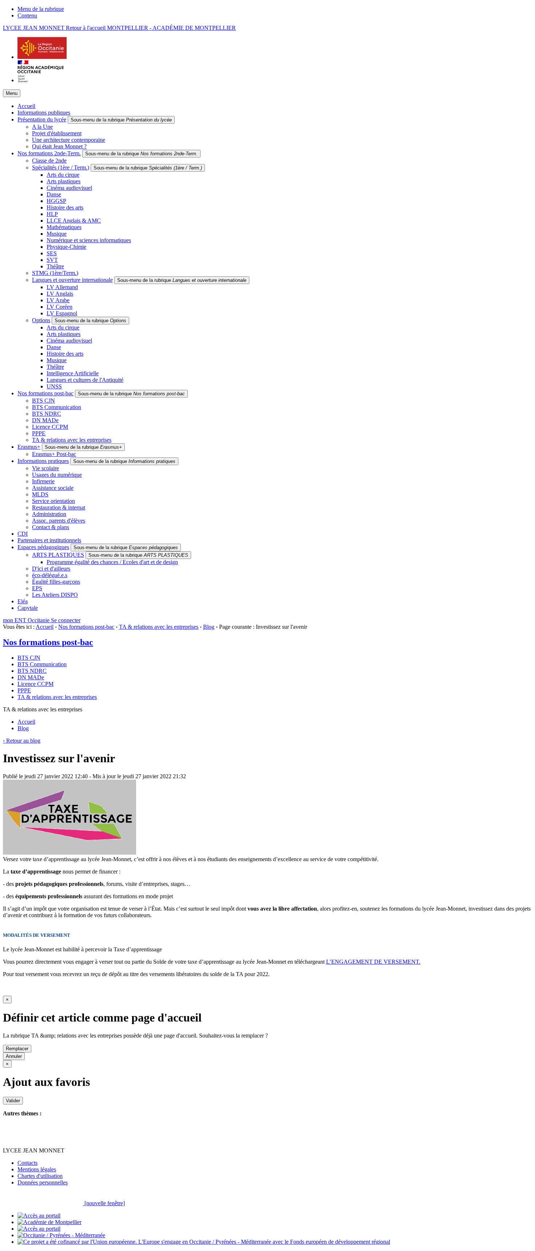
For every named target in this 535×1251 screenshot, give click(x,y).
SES (52, 253)
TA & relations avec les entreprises (71, 440)
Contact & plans (50, 527)
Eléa (22, 601)
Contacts (27, 1163)
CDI (22, 534)
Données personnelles (42, 1182)
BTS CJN (43, 400)
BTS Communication (56, 407)
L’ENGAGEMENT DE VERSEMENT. (373, 962)
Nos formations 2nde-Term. (49, 153)
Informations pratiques (43, 461)
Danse (54, 194)
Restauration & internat (58, 507)
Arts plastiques (63, 181)
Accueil (26, 106)
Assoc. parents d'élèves (58, 520)
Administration (49, 514)
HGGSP (56, 201)
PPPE (38, 433)
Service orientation (53, 501)
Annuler (14, 1056)
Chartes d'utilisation (40, 1176)
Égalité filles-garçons (56, 582)
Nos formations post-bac (45, 393)
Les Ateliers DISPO (55, 595)
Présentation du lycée (41, 119)
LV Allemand (62, 287)
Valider (13, 1100)
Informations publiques (43, 112)
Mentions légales (36, 1169)
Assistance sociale (53, 488)
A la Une (42, 127)
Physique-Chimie (66, 247)
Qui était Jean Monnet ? (59, 146)
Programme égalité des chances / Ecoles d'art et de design (112, 562)
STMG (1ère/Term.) (55, 273)
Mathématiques (64, 227)
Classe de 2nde (49, 160)
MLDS (40, 494)
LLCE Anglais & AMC (74, 220)
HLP (52, 214)
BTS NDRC (46, 414)
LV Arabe (58, 300)
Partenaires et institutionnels (49, 540)
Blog (208, 627)
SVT (52, 260)
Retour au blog (21, 741)
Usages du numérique (57, 475)
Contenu (27, 15)
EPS (37, 588)
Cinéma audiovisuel (69, 188)
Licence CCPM (50, 427)
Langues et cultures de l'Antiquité (85, 380)
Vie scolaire (45, 468)
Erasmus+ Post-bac (54, 454)
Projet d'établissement (57, 133)
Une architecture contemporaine (68, 140)
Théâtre (55, 266)
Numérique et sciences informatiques (89, 240)
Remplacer (17, 1048)
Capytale (27, 608)
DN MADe (45, 420)
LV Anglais (60, 294)
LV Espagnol (62, 313)
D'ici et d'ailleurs (51, 568)
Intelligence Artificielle (73, 373)
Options (41, 320)
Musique (57, 234)
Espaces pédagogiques (43, 547)
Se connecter (65, 620)
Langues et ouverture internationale (72, 280)
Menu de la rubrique (40, 9)
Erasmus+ (28, 447)
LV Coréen (59, 307)
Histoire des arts (65, 207)
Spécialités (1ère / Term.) (60, 167)
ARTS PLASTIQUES (58, 555)
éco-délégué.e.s (49, 575)
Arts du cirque (63, 175)
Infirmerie (43, 481)
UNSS (54, 386)
